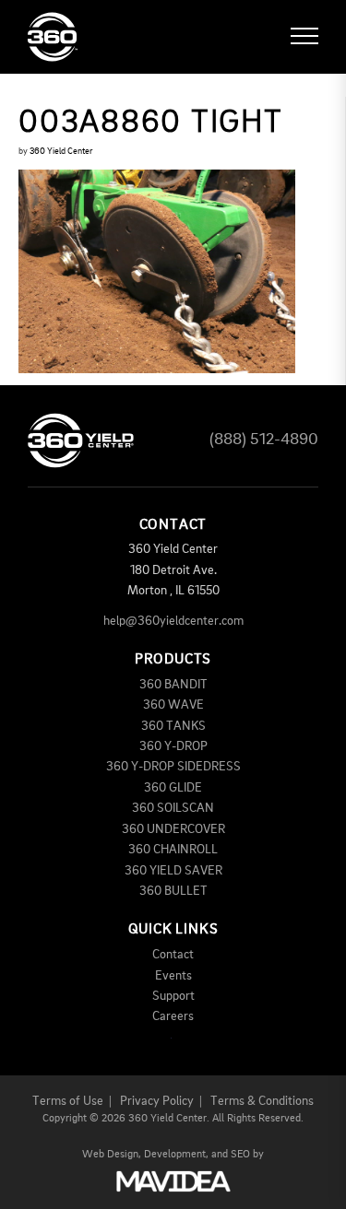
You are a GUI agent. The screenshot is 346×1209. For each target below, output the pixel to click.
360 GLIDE (173, 787)
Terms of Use (67, 1101)
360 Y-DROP (173, 746)
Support (173, 996)
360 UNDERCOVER (173, 829)
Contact (173, 954)
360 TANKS (173, 726)
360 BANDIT (173, 684)
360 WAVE (173, 704)
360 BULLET (173, 891)
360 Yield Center (61, 151)
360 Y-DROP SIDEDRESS (173, 766)
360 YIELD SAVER (173, 870)
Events (173, 975)
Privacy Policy (157, 1101)
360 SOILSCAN (173, 808)
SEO (240, 1154)
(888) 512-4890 (263, 439)
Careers (173, 1016)
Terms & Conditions (262, 1101)
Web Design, (111, 1154)
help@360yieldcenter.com (173, 621)
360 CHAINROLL (173, 849)
